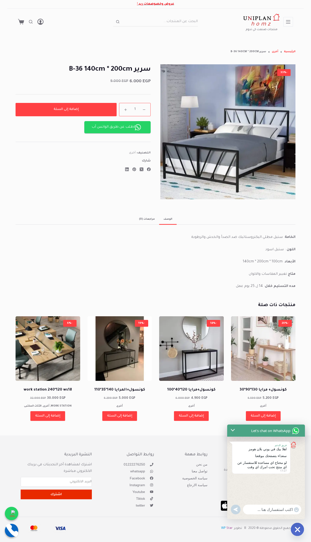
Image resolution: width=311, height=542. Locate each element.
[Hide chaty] (297, 529)
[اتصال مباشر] (11, 530)
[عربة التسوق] (21, 22)
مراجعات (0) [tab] (147, 219)
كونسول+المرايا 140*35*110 (119, 390)
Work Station (61, 406)
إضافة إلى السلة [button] (263, 416)
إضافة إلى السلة (66, 109)
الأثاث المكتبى (33, 406)
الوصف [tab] (168, 219)
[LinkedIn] (127, 169)
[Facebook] (149, 169)
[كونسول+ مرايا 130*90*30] (263, 348)
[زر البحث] (117, 21)
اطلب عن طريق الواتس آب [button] (113, 127)
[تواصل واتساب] (11, 513)
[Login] (40, 22)
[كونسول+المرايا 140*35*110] (119, 348)
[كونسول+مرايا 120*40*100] (191, 348)
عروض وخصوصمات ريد (156, 4)
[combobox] (160, 21)
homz (261, 25)
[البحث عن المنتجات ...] (31, 22)
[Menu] (288, 22)
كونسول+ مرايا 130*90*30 (263, 390)
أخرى (132, 153)
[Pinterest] (134, 169)
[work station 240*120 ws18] (48, 348)
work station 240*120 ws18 (48, 390)
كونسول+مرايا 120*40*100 (191, 390)
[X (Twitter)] (141, 169)
